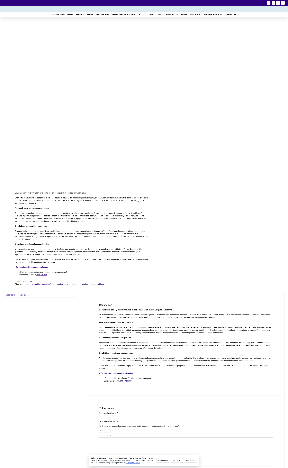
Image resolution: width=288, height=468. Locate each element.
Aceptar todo (163, 460)
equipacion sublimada (88, 284)
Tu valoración (105, 436)
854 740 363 (42, 275)
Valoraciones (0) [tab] (26, 295)
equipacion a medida (31, 284)
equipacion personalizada (67, 284)
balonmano (27, 281)
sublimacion (102, 284)
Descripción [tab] (10, 295)
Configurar (190, 460)
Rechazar (176, 460)
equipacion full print (48, 284)
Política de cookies (133, 463)
